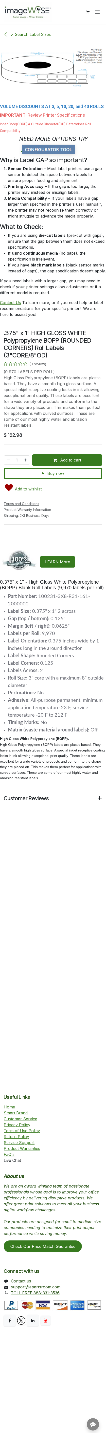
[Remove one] (8, 460)
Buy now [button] (55, 473)
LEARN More (57, 561)
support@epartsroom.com (35, 1286)
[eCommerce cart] (87, 12)
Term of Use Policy (22, 1130)
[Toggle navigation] (97, 12)
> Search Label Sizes (30, 34)
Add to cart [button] (70, 460)
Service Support (19, 1142)
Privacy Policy (17, 1124)
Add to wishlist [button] (28, 488)
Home (9, 1106)
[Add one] (26, 460)
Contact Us (10, 302)
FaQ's (9, 1154)
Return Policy (16, 1136)
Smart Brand (16, 1112)
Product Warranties (22, 1148)
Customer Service (20, 1118)
